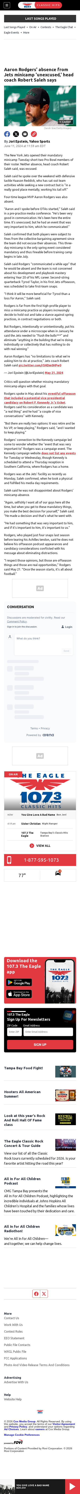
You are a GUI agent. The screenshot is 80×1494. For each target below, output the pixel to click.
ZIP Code (12, 1025)
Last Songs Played (14, 27)
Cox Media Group (24, 1421)
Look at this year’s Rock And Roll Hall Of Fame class (24, 1120)
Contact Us (11, 1318)
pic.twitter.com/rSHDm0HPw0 (40, 365)
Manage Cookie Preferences (22, 1434)
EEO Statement (14, 1338)
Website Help (13, 1399)
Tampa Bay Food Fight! (23, 1068)
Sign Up (40, 1044)
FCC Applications (15, 1358)
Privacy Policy (18, 1426)
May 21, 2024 (54, 372)
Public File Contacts (17, 1345)
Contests (46, 27)
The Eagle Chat (64, 27)
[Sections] (7, 5)
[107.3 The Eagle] (40, 5)
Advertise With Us (16, 1382)
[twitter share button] (16, 134)
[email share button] (25, 134)
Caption (65, 121)
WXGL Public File (15, 1351)
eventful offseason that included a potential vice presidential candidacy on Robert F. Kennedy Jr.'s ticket (40, 398)
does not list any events (58, 453)
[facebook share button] (7, 134)
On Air (32, 27)
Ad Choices (11, 1429)
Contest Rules (13, 1331)
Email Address (31, 1025)
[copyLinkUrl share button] (34, 134)
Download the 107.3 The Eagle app (24, 966)
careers (40, 1429)
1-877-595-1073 (41, 860)
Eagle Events (11, 32)
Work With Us (13, 1324)
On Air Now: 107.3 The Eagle (40, 803)
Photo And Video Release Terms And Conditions (37, 1365)
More (26, 32)
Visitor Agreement (63, 1424)
